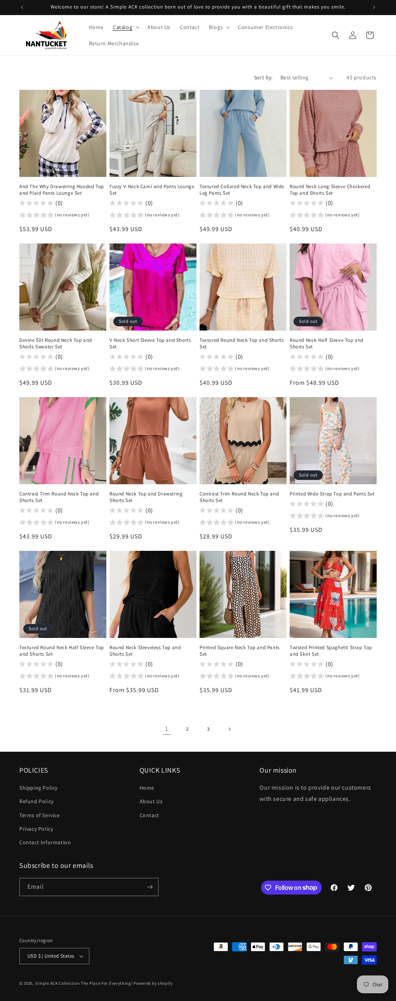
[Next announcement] (373, 7)
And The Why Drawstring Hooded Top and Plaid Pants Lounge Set (61, 189)
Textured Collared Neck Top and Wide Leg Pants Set (242, 189)
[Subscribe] (149, 887)
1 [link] (166, 729)
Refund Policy (36, 801)
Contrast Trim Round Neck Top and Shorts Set (59, 497)
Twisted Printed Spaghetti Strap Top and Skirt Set (331, 650)
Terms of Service (39, 815)
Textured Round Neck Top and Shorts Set (241, 343)
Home (147, 787)
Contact (149, 815)
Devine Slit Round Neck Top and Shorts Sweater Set (55, 343)
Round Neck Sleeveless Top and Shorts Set (145, 650)
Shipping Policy (38, 787)
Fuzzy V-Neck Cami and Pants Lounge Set (151, 189)
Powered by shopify (153, 983)
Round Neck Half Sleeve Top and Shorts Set (327, 343)
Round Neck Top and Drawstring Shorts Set (146, 497)
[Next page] (229, 729)
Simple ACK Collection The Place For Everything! (84, 983)
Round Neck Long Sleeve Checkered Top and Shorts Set (330, 189)
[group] (54, 216)
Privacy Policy (36, 828)
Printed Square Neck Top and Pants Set (240, 650)
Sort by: (263, 77)
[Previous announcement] (22, 7)
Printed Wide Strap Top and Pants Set (332, 494)
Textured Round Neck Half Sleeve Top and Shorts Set (61, 650)
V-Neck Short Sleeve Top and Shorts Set (150, 343)
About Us (151, 801)
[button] (125, 27)
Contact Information (45, 842)
